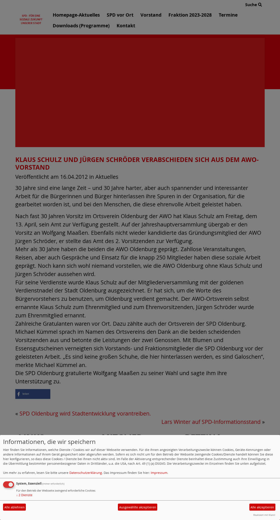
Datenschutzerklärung (85, 473)
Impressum (159, 473)
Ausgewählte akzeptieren (137, 507)
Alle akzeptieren (262, 507)
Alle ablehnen (14, 507)
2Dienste (24, 495)
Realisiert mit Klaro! (264, 515)
